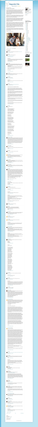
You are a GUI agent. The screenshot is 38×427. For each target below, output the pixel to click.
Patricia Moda (9, 145)
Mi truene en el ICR (20, 51)
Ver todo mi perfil (26, 13)
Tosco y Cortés (27, 41)
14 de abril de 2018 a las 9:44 (10, 52)
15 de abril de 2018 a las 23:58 (10, 364)
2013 (26, 48)
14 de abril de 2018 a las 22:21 (10, 270)
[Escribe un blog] (13, 48)
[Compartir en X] (14, 48)
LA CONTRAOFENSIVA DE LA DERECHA (11, 372)
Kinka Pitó (9, 211)
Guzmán (8, 76)
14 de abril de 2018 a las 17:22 (10, 184)
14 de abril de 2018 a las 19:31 (10, 220)
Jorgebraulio (9, 181)
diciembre (27, 30)
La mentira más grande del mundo (16, 84)
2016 (26, 46)
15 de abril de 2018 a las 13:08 (10, 297)
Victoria (8, 150)
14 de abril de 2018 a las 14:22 (10, 152)
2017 (26, 45)
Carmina (8, 186)
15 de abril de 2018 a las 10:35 (10, 288)
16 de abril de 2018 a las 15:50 (10, 403)
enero (26, 44)
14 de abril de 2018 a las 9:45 (10, 56)
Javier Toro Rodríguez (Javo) (10, 393)
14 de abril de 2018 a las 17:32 (10, 201)
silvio (8, 83)
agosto (27, 33)
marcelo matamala (9, 226)
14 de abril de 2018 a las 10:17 (10, 61)
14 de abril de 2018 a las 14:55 (10, 162)
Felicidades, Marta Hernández (29, 40)
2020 (26, 28)
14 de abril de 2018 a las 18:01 (10, 204)
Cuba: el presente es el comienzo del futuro (28, 38)
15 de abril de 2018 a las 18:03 (10, 353)
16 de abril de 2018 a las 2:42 (10, 378)
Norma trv (8, 159)
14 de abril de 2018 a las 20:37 (10, 231)
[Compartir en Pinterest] (15, 48)
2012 (26, 49)
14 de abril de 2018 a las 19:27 (10, 217)
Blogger (21, 420)
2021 (26, 27)
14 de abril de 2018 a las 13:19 (10, 135)
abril (26, 36)
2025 (26, 24)
